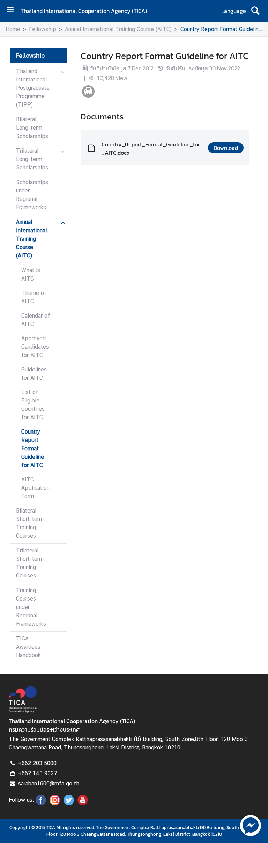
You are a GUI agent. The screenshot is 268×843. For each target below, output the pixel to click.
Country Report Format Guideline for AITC (32, 448)
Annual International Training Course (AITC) (118, 29)
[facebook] (41, 803)
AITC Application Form (35, 488)
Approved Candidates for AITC (35, 346)
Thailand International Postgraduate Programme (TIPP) (33, 88)
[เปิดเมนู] (13, 10)
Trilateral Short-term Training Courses (30, 563)
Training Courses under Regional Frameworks (31, 607)
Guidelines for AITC (34, 373)
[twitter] (69, 803)
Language (233, 11)
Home (13, 29)
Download (226, 148)
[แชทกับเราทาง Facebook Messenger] (250, 825)
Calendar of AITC (35, 319)
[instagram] (55, 803)
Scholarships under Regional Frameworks (32, 195)
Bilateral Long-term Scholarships (32, 127)
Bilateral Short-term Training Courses (30, 523)
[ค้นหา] (255, 11)
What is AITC (30, 274)
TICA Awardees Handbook (28, 647)
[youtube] (83, 803)
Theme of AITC (33, 297)
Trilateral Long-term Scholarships (32, 159)
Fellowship (42, 29)
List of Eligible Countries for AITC (33, 405)
